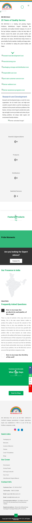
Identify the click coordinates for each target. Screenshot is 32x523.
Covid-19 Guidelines (8, 452)
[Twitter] (18, 430)
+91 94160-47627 (17, 487)
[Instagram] (15, 430)
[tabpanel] (16, 109)
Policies (5, 449)
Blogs (4, 456)
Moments (5, 442)
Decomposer (6, 465)
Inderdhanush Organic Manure (11, 478)
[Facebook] (8, 430)
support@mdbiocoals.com (13, 494)
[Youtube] (11, 430)
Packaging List (7, 439)
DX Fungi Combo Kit (8, 471)
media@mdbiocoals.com (13, 497)
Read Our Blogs (16, 393)
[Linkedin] (22, 430)
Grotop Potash (7, 468)
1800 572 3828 (15, 490)
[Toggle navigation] (17, 7)
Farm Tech (6, 475)
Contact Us (16, 261)
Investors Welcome (8, 446)
